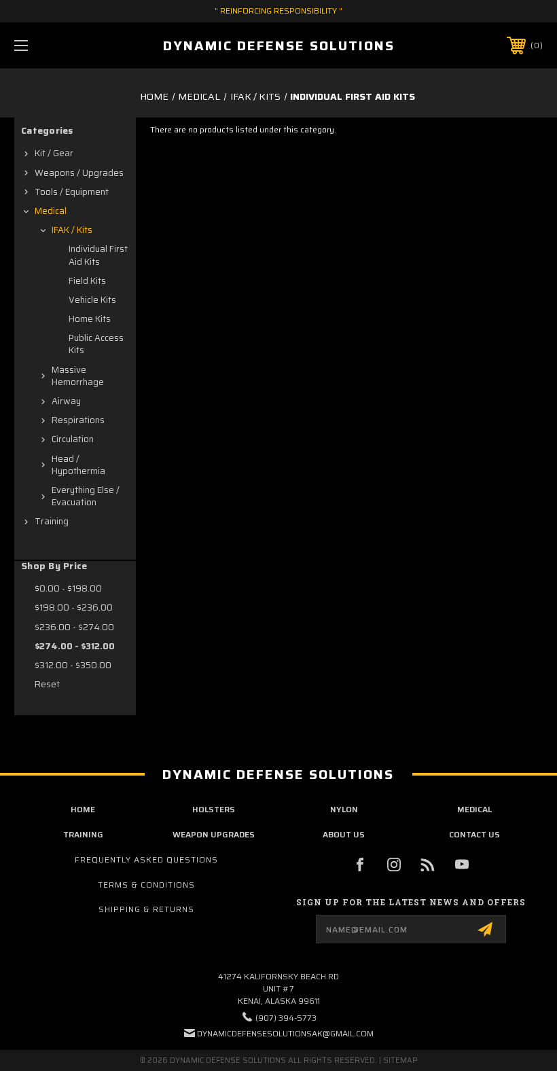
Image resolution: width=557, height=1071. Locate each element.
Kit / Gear (54, 153)
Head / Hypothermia (78, 465)
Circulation (73, 439)
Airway (66, 401)
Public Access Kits (96, 344)
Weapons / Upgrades (79, 173)
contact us (474, 834)
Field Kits (87, 281)
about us (344, 834)
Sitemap (400, 1060)
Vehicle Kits (92, 300)
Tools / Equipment (72, 192)
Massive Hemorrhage (78, 376)
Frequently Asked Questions (146, 859)
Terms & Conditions (146, 884)
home (83, 809)
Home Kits (90, 319)
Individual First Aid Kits (98, 255)
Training (52, 521)
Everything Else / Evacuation (86, 496)
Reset (47, 684)
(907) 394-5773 (286, 1017)
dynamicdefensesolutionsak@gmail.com (285, 1033)
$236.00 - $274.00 (74, 627)
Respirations (78, 420)
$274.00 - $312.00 (75, 646)
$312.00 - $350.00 (73, 665)
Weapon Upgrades (214, 834)
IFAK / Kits (72, 230)
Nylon (344, 809)
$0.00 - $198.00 (68, 588)
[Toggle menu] (67, 45)
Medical (51, 211)
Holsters (213, 809)
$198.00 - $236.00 (74, 607)
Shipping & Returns (146, 909)
